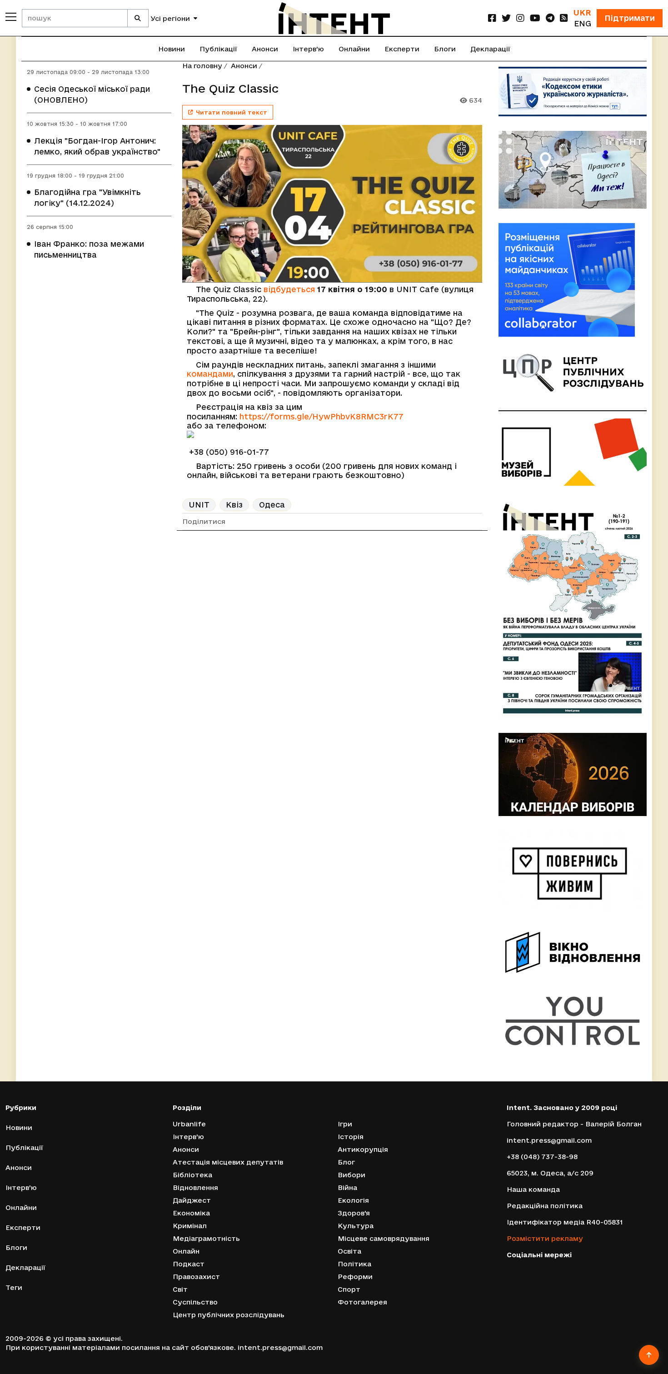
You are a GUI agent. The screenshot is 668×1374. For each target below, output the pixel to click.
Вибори (351, 1175)
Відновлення (195, 1187)
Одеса (272, 504)
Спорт (349, 1289)
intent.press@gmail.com (549, 1140)
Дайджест (192, 1200)
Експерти (401, 49)
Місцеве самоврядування (383, 1238)
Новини (171, 49)
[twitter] (506, 18)
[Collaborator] (573, 280)
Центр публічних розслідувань (228, 1315)
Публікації (218, 49)
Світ (180, 1289)
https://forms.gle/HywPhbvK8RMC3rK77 (321, 416)
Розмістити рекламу (545, 1238)
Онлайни (354, 49)
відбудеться (289, 289)
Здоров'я (354, 1213)
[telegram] (550, 18)
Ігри (345, 1124)
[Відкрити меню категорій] (10, 17)
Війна (347, 1187)
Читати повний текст (231, 112)
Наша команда (533, 1189)
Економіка (191, 1213)
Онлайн (186, 1251)
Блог (346, 1162)
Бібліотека (192, 1175)
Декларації (490, 49)
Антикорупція (363, 1149)
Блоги (445, 49)
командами (210, 373)
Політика (354, 1264)
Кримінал (190, 1226)
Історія (351, 1136)
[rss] (564, 18)
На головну (202, 66)
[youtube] (535, 18)
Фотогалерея (362, 1302)
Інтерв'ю (308, 49)
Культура (356, 1226)
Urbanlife (189, 1124)
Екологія (353, 1200)
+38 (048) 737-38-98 (542, 1156)
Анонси (265, 49)
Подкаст (188, 1264)
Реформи (355, 1276)
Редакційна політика (545, 1206)
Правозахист (196, 1276)
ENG (582, 23)
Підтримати (629, 18)
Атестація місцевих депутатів (228, 1162)
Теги (13, 1287)
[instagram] (520, 18)
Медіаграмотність (206, 1238)
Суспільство (195, 1302)
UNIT (199, 504)
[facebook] (492, 18)
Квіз (234, 504)
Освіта (349, 1251)
